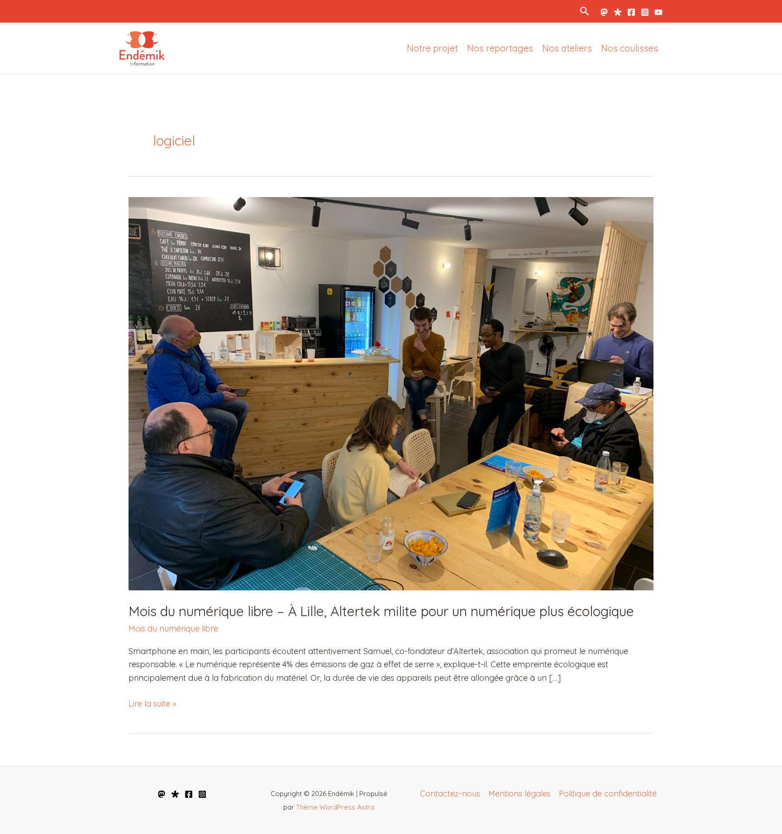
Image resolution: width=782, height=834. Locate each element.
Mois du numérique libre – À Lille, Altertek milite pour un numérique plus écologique (381, 611)
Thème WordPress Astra (335, 807)
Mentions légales (519, 793)
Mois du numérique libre (173, 628)
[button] (585, 11)
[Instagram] (645, 12)
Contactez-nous (450, 793)
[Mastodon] (604, 12)
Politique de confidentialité (608, 793)
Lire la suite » (152, 704)
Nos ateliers (567, 48)
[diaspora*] (618, 12)
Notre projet (432, 48)
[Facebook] (631, 12)
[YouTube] (658, 12)
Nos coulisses (629, 48)
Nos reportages (500, 48)
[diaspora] (175, 794)
